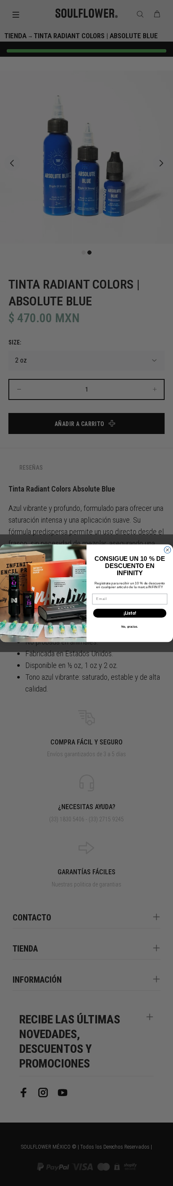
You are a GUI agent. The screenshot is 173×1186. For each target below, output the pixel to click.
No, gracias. (129, 626)
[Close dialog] (167, 550)
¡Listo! (129, 613)
